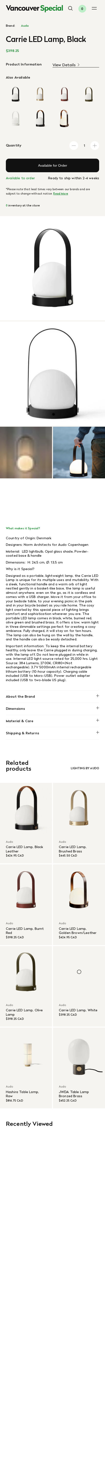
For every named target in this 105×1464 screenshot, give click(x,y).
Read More (60, 194)
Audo (25, 25)
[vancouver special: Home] (34, 8)
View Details (64, 64)
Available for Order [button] (52, 165)
